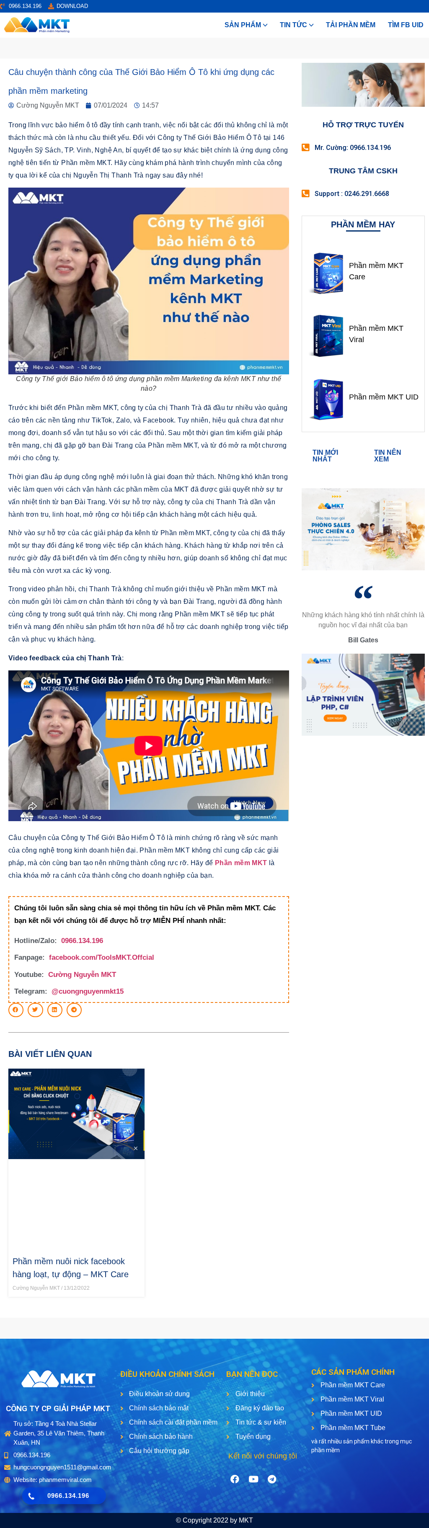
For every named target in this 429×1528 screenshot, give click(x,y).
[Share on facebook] (15, 1010)
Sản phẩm (243, 24)
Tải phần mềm (350, 24)
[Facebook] (235, 1479)
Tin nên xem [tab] (387, 456)
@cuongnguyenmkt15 (88, 991)
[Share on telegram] (74, 1010)
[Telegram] (272, 1479)
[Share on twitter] (35, 1010)
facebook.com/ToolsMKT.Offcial (101, 957)
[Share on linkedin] (54, 1010)
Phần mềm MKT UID (384, 397)
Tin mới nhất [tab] (325, 456)
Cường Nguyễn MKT (82, 975)
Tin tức (293, 24)
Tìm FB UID (406, 24)
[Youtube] (253, 1479)
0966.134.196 (82, 941)
